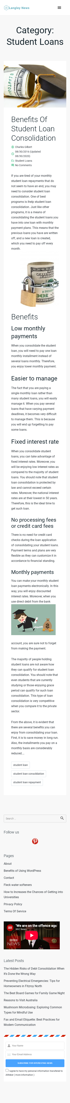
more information (24, 1075)
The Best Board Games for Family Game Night (34, 993)
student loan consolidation (28, 773)
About (8, 863)
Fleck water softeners (18, 885)
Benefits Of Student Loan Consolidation (33, 129)
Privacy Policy (13, 904)
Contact (9, 878)
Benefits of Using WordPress (22, 871)
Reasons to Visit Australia (21, 1000)
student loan (20, 764)
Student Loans (23, 160)
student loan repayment (27, 782)
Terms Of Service (15, 911)
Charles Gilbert (23, 146)
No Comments (23, 166)
